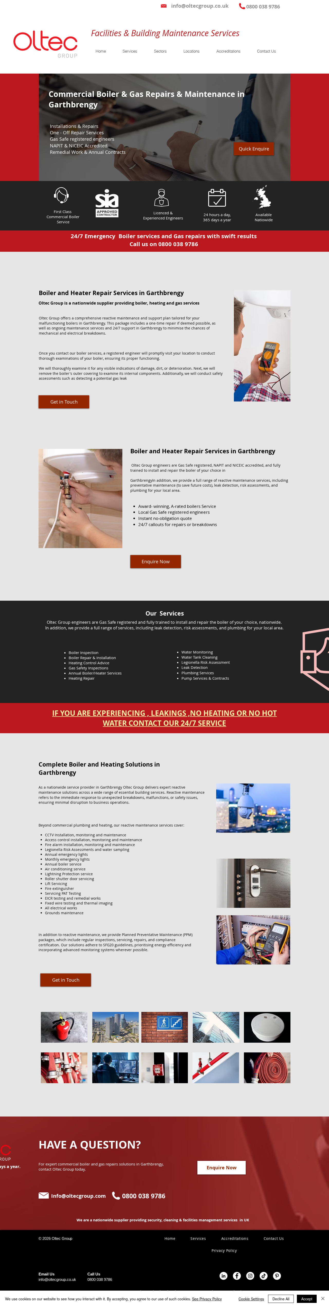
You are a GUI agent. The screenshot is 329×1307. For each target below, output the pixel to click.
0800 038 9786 (99, 1279)
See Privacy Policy (207, 1298)
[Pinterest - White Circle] (277, 1276)
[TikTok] (264, 1276)
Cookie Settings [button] (251, 1298)
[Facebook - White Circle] (237, 1276)
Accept (306, 1298)
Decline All (280, 1298)
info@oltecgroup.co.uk (57, 1279)
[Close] (323, 1299)
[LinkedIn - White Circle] (223, 1276)
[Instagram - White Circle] (250, 1276)
